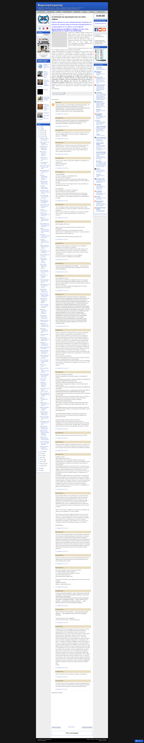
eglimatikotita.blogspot (101, 152)
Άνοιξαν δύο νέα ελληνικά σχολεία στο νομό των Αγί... (44, 214)
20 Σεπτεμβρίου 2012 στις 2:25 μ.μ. (62, 428)
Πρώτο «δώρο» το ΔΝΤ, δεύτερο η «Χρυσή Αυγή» (44, 167)
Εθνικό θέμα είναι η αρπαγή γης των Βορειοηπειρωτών (44, 427)
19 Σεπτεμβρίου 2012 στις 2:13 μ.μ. (62, 200)
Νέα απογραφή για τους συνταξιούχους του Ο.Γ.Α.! (44, 172)
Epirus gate (98, 161)
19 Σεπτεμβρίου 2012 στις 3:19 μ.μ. (62, 239)
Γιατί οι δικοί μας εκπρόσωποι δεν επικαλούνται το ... (44, 317)
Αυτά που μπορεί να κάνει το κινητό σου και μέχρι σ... (44, 272)
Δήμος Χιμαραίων (100, 201)
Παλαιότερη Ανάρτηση (87, 727)
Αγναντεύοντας (99, 77)
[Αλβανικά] (47, 28)
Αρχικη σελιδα (41, 11)
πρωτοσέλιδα (43, 55)
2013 (40, 127)
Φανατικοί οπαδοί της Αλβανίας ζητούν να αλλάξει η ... (44, 247)
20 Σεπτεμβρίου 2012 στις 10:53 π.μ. (62, 290)
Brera (57, 102)
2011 (40, 468)
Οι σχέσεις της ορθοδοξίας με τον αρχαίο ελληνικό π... (44, 344)
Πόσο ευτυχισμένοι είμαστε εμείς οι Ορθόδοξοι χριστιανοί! (101, 117)
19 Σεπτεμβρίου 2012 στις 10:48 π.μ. (62, 126)
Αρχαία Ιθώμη (99, 92)
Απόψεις (57, 94)
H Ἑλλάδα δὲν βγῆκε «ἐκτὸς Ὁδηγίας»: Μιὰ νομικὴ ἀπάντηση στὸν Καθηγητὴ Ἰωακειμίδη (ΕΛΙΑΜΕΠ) (100, 88)
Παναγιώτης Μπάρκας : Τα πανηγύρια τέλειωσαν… (44, 409)
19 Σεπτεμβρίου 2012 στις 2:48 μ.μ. (62, 217)
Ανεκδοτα (91, 11)
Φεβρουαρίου (43, 463)
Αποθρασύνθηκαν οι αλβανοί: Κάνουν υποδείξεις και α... (44, 413)
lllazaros (98, 168)
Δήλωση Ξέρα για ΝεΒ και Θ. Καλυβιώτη (46, 98)
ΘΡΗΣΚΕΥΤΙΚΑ (99, 101)
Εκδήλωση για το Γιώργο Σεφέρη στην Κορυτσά (44, 404)
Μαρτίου (42, 461)
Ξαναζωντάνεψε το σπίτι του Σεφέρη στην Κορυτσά (44, 286)
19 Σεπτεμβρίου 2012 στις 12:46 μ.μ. (62, 154)
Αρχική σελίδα (71, 726)
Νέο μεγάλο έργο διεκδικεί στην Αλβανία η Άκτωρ (44, 290)
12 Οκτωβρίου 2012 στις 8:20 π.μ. (62, 676)
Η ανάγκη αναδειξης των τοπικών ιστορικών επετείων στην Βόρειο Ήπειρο (100, 42)
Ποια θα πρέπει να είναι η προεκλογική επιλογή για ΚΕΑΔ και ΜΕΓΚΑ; (100, 181)
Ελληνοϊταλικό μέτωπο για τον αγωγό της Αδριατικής (44, 357)
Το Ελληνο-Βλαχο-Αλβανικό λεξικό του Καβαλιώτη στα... (44, 339)
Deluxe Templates (103, 739)
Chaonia (98, 134)
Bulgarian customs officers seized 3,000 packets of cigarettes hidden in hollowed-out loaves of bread (101, 129)
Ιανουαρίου (42, 465)
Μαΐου (41, 457)
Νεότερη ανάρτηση (56, 727)
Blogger (44, 740)
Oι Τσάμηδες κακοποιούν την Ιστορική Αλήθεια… (44, 187)
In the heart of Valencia (100, 135)
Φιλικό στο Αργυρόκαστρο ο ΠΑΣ (44, 399)
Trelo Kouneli (99, 67)
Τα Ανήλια (98, 196)
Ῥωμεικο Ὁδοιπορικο (100, 85)
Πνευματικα (77, 11)
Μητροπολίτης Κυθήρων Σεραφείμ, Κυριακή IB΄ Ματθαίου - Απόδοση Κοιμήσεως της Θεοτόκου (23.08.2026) (100, 105)
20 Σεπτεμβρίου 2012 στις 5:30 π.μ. (62, 271)
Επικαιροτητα (50, 11)
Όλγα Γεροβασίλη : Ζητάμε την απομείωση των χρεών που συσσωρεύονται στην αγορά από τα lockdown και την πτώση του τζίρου (101, 164)
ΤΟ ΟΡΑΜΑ (98, 184)
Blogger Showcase (103, 740)
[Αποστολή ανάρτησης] (64, 93)
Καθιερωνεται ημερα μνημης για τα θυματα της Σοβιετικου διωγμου (101, 139)
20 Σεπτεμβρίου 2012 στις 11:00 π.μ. (62, 326)
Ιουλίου (41, 453)
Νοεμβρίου (42, 132)
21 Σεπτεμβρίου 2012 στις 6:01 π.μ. (62, 551)
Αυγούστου (42, 451)
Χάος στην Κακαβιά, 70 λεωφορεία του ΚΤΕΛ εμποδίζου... (44, 394)
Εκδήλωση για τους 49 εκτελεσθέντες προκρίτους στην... (44, 143)
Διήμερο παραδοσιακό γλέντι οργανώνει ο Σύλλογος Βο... (44, 375)
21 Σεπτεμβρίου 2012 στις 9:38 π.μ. (62, 605)
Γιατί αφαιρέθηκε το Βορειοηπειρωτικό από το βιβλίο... (44, 201)
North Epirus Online (100, 178)
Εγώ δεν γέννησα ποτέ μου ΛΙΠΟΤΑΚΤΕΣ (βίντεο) (44, 281)
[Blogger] (104, 31)
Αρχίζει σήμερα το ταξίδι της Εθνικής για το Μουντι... (44, 423)
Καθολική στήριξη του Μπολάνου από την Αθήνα (46, 74)
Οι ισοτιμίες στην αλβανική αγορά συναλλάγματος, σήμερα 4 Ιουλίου (101, 123)
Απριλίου (42, 459)
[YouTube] (100, 31)
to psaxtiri (98, 174)
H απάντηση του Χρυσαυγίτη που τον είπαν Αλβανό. (44, 251)
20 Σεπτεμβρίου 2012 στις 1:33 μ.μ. (62, 368)
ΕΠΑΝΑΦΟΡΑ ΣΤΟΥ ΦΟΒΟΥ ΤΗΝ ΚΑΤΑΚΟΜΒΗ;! (44, 148)
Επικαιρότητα (61, 94)
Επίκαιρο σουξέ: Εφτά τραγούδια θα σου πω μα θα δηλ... (44, 352)
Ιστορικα (85, 11)
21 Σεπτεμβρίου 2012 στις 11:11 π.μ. (62, 622)
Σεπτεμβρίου (42, 136)
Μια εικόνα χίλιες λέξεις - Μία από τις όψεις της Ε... (44, 418)
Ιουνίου (41, 455)
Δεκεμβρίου (42, 130)
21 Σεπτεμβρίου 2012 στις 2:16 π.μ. (62, 489)
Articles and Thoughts (101, 126)
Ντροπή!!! (46, 89)
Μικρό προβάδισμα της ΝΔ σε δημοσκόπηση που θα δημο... (44, 225)
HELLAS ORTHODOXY (101, 137)
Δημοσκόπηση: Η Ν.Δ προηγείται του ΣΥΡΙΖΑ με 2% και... (44, 448)
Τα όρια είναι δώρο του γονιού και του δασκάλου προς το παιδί (100, 171)
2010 (40, 470)
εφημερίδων (43, 56)
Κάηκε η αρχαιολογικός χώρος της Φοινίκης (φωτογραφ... (44, 443)
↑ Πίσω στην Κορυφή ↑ (72, 733)
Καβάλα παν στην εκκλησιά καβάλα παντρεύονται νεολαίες (46, 107)
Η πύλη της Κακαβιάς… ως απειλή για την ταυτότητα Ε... (44, 306)
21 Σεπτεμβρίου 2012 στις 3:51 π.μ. (62, 528)
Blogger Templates (90, 739)
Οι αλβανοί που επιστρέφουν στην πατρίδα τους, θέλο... (44, 325)
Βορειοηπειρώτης (50, 5)
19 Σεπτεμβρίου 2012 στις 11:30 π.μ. (62, 138)
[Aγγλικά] (44, 28)
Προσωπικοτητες (67, 11)
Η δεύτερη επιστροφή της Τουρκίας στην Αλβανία (44, 361)
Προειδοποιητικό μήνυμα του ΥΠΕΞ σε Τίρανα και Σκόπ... (44, 438)
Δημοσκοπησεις (101, 11)
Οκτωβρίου (42, 134)
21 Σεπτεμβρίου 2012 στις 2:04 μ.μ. (62, 667)
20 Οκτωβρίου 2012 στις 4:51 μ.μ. (62, 689)
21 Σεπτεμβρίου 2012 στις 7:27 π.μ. (62, 563)
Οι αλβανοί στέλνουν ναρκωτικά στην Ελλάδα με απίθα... (44, 182)
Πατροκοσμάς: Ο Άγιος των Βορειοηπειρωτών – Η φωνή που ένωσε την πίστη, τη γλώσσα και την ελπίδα (101, 80)
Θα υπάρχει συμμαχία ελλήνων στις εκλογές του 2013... (44, 192)
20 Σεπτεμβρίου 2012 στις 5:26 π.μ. (62, 259)
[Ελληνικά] (40, 28)
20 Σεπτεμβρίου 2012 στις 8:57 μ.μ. (62, 450)
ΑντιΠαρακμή (99, 191)
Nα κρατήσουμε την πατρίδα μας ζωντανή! (44, 276)
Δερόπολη (98, 109)
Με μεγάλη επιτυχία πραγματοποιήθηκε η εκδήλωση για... (44, 295)
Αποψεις (59, 11)
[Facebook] (96, 31)
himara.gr (98, 120)
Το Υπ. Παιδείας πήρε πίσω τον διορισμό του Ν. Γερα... (44, 197)
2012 (40, 129)
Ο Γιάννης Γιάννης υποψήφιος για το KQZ (44, 159)
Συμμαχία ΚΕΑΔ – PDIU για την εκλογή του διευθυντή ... (44, 206)
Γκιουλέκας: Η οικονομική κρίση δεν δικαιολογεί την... (44, 236)
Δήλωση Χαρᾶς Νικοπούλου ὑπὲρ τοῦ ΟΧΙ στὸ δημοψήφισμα (101, 193)
